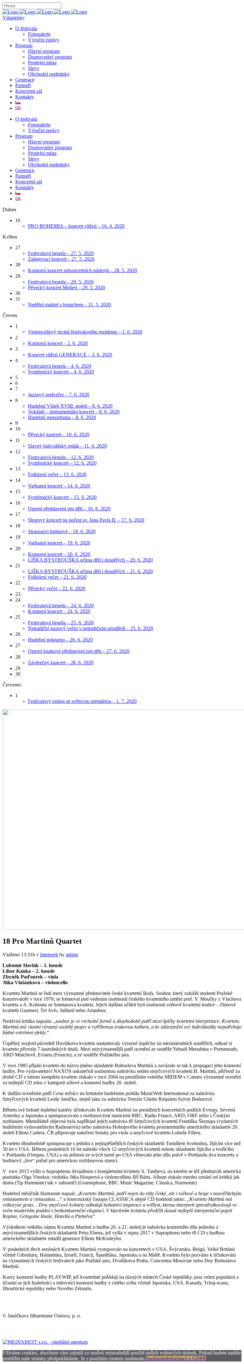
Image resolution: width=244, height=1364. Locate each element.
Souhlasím (156, 1358)
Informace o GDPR (186, 1358)
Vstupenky (13, 17)
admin (72, 954)
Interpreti (49, 954)
